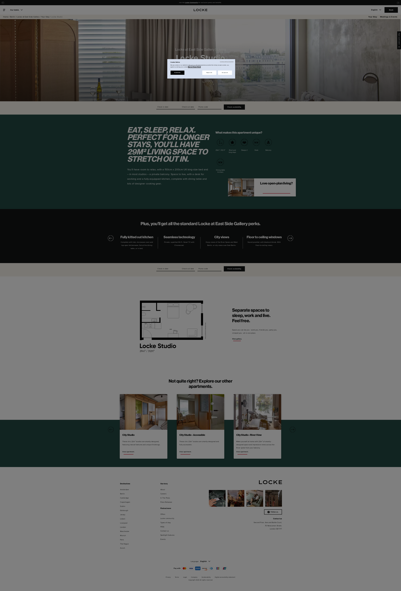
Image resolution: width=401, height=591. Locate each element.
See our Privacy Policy (194, 67)
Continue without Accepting (227, 61)
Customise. (177, 72)
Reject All (209, 72)
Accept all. (225, 72)
